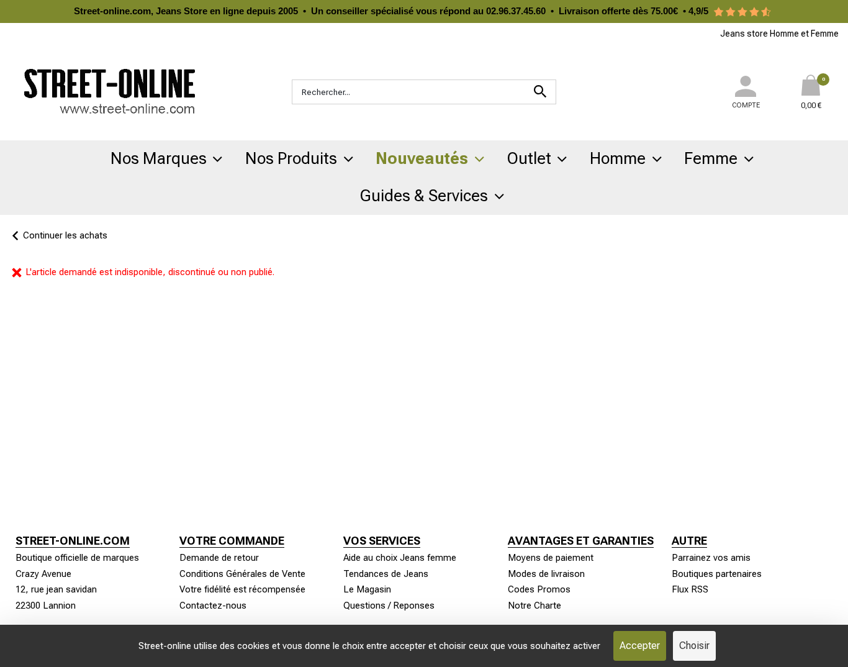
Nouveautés (422, 158)
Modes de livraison (546, 573)
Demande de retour (219, 557)
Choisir (694, 645)
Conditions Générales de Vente (242, 573)
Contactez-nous (212, 605)
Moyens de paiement (550, 557)
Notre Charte (534, 605)
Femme (710, 158)
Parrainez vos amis (711, 557)
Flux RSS (690, 589)
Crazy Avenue (43, 573)
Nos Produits (291, 158)
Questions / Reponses (389, 605)
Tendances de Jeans (385, 573)
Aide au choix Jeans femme (399, 557)
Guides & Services (424, 195)
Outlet (529, 158)
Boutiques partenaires (717, 573)
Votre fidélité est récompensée (242, 589)
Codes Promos (539, 589)
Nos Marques (159, 158)
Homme (618, 158)
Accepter (640, 645)
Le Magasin (367, 589)
